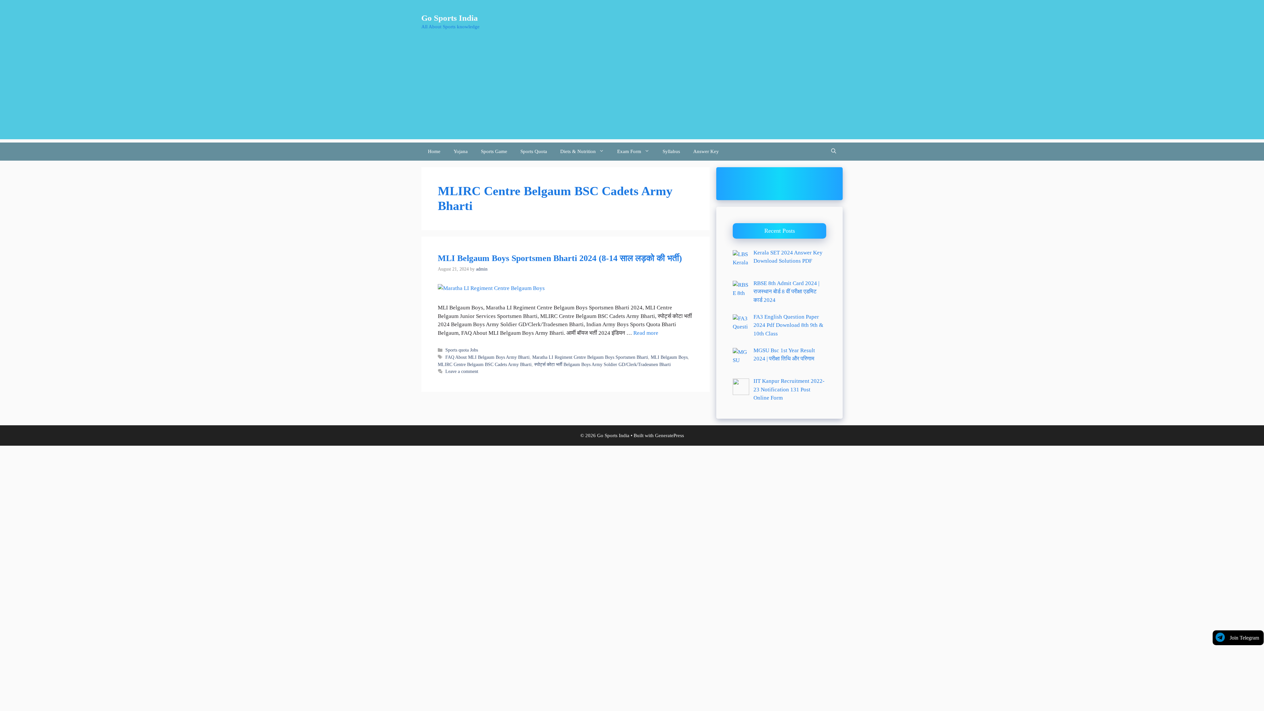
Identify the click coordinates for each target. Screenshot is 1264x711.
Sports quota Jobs (461, 350)
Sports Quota (533, 151)
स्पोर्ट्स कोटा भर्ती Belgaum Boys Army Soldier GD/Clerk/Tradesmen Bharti (602, 364)
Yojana (461, 151)
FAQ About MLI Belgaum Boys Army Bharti (487, 357)
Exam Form (629, 151)
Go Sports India (449, 17)
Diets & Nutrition (578, 151)
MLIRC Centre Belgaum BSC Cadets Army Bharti (485, 364)
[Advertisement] (632, 93)
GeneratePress (669, 435)
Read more (645, 333)
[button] (834, 152)
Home (434, 151)
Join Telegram (1244, 638)
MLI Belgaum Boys (669, 357)
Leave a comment (461, 371)
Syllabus (671, 151)
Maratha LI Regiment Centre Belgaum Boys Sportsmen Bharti (590, 357)
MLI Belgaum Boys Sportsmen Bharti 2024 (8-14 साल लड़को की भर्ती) (560, 258)
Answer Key (706, 151)
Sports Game (494, 151)
